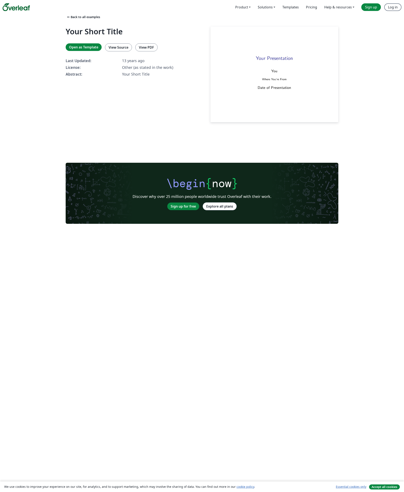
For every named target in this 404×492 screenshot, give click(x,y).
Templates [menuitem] (290, 7)
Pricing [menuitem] (311, 7)
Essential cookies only (351, 487)
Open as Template (83, 47)
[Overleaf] (16, 7)
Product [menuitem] (241, 7)
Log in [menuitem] (393, 7)
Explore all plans (219, 206)
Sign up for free (183, 206)
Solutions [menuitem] (265, 7)
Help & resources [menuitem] (338, 7)
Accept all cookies (384, 487)
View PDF (146, 47)
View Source (118, 47)
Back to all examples (83, 17)
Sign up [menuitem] (371, 7)
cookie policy (245, 487)
